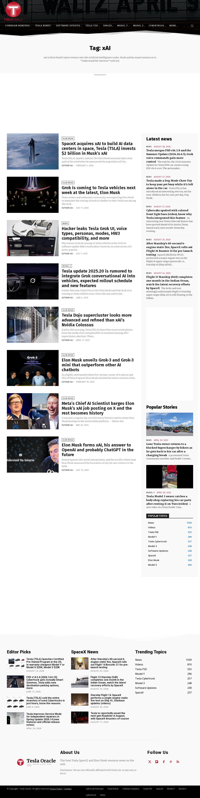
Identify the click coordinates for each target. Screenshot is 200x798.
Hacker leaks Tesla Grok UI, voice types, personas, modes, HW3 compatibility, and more (94, 233)
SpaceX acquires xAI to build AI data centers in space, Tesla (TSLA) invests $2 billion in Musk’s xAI (99, 148)
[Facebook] (164, 762)
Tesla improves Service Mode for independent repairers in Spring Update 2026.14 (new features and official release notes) (44, 719)
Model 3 (67, 266)
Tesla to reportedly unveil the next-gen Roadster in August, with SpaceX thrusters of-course (110, 716)
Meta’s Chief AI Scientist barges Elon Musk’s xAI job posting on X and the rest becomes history (98, 408)
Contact (67, 788)
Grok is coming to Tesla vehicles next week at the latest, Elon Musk (98, 190)
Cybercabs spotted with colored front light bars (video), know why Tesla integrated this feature (169, 214)
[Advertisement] (100, 99)
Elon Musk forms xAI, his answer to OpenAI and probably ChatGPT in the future (98, 449)
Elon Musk (68, 139)
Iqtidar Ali (67, 165)
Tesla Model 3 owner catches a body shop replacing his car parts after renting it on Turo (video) (168, 500)
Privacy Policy (56, 788)
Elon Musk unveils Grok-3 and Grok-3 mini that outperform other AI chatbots (98, 364)
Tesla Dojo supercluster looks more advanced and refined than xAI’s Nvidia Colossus (97, 320)
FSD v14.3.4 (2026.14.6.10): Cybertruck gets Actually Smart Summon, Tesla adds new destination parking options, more (44, 683)
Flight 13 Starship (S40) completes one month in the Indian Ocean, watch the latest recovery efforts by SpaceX (108, 681)
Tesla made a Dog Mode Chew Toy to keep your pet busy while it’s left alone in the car (169, 184)
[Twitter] (150, 762)
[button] (192, 26)
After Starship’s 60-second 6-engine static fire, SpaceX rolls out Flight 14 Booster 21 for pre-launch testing (109, 663)
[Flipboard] (157, 762)
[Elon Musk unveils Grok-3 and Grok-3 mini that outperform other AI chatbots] (33, 368)
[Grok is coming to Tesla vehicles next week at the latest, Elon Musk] (33, 195)
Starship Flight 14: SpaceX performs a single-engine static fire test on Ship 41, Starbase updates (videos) (109, 699)
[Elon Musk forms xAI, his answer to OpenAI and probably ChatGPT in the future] (33, 454)
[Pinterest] (171, 762)
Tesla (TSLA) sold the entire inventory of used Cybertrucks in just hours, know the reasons (45, 700)
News (65, 224)
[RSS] (178, 762)
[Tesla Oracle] (13, 11)
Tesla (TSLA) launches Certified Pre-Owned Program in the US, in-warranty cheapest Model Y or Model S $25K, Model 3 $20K (45, 663)
